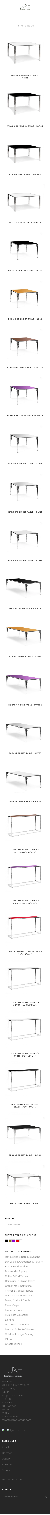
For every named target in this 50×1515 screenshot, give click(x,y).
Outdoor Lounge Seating (19, 1334)
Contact (7, 1453)
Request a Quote (12, 1479)
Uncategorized (13, 1343)
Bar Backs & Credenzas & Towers (24, 1261)
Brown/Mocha (11, 1241)
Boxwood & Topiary (16, 1271)
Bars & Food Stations (17, 1266)
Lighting (9, 1319)
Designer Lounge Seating (19, 1295)
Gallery (6, 1470)
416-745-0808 (10, 1416)
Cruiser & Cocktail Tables (19, 1290)
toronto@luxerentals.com (16, 1420)
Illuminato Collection (17, 1314)
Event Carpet (12, 1305)
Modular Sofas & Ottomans (20, 1329)
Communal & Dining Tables (20, 1281)
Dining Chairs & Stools (17, 1300)
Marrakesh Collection (17, 1324)
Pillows (9, 1339)
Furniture (7, 1464)
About (5, 1447)
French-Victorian (14, 1310)
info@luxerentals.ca (13, 1395)
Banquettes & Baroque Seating (22, 1256)
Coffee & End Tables (16, 1276)
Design (6, 1458)
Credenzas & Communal (18, 1285)
